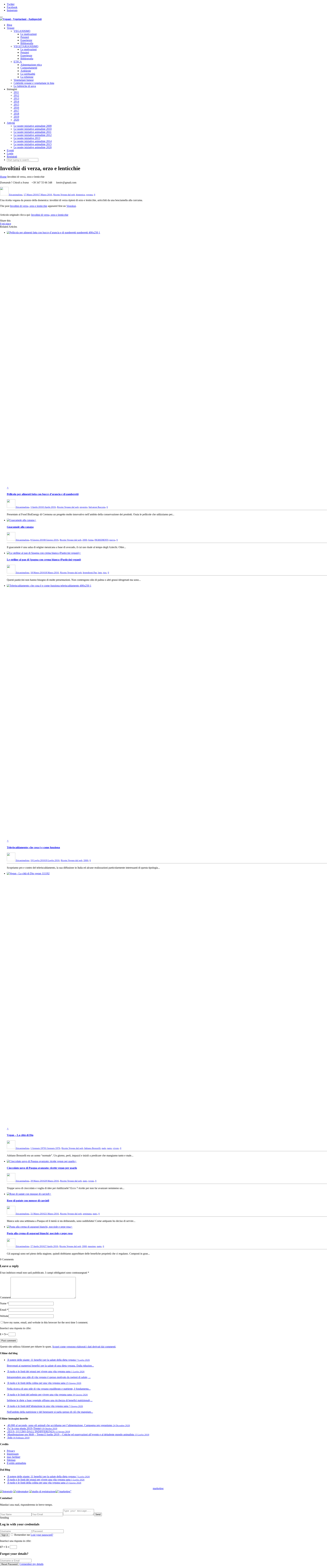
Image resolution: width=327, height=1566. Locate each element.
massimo (92, 1246)
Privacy (11, 1450)
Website (4, 1316)
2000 (84, 540)
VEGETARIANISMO (26, 46)
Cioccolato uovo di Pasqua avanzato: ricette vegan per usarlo (42, 1167)
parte (99, 1246)
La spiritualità (27, 73)
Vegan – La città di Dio (20, 1135)
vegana (89, 194)
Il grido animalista (16, 1463)
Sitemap (11, 1460)
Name (3, 1303)
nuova (112, 540)
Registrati (12, 156)
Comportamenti (28, 67)
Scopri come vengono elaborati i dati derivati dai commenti (83, 1346)
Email (3, 1309)
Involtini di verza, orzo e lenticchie (28, 206)
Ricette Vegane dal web (64, 194)
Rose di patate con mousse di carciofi (28, 1200)
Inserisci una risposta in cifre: (15, 1328)
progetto (84, 507)
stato (85, 1181)
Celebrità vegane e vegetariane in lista (34, 83)
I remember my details (31, 1564)
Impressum (13, 1453)
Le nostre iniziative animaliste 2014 (33, 141)
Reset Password (9, 1564)
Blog (9, 24)
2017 (16, 110)
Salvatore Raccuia (97, 507)
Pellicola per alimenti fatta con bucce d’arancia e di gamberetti (43, 494)
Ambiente (25, 70)
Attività (11, 122)
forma (91, 540)
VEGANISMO (22, 31)
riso (104, 572)
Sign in (4, 1535)
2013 (16, 98)
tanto (109, 1148)
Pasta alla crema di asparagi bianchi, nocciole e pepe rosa (40, 1233)
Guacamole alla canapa (20, 527)
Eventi (10, 150)
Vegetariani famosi (24, 80)
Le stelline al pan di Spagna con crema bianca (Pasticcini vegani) (44, 559)
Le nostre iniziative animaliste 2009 (33, 125)
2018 (16, 113)
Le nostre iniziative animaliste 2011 (32, 132)
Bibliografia (26, 43)
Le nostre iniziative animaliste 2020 (33, 147)
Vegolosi (71, 206)
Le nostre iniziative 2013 (27, 138)
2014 (16, 101)
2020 (16, 119)
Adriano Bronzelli (92, 1148)
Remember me (22, 1534)
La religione (26, 76)
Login (10, 153)
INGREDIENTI (101, 540)
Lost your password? (42, 1534)
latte (100, 572)
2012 (16, 95)
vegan (91, 1181)
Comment (5, 1297)
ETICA (18, 61)
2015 (16, 104)
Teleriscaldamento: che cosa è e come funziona (33, 847)
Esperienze (26, 40)
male (104, 1148)
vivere (116, 1148)
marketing (158, 1488)
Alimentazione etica (31, 64)
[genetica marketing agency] (172, 1489)
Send (97, 1514)
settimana (87, 1213)
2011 (16, 92)
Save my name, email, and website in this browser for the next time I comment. (45, 1322)
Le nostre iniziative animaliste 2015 (33, 144)
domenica (80, 194)
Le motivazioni (28, 34)
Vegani (10, 28)
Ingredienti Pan (90, 572)
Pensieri (24, 37)
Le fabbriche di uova (25, 86)
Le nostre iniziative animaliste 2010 (33, 129)
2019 (16, 116)
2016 (16, 107)
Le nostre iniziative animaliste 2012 (33, 135)
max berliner (13, 1456)
